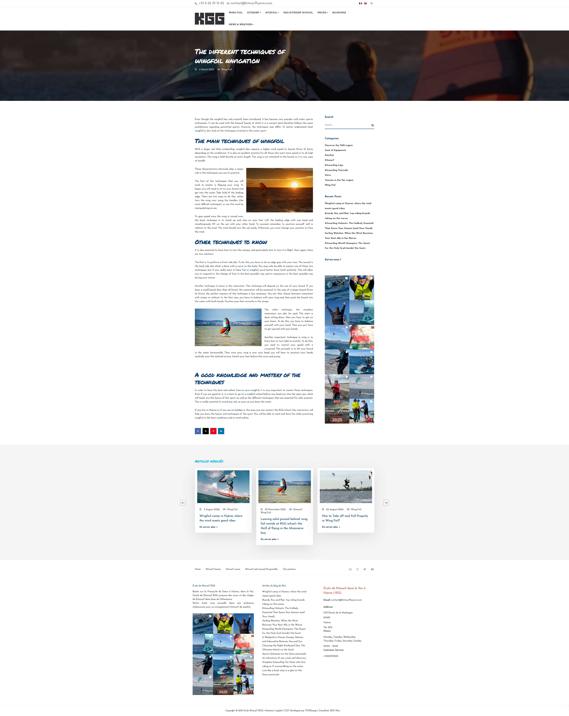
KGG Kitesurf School (298, 13)
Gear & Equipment (335, 150)
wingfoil (199, 131)
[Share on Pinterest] (213, 431)
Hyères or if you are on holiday (226, 410)
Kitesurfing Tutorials (336, 170)
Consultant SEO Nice (329, 711)
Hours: (327, 631)
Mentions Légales (273, 711)
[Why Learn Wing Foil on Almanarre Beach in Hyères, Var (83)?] (468, 486)
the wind (212, 228)
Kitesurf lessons (213, 569)
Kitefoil (271, 13)
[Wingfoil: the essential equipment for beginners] (101, 486)
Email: (326, 600)
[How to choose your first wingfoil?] (162, 486)
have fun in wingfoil (247, 270)
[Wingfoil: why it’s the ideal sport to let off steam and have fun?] (39, 486)
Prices (321, 13)
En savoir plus (24, 527)
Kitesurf (253, 13)
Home (198, 569)
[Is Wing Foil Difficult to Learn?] (407, 486)
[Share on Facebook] (198, 431)
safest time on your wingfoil (243, 390)
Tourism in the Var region (339, 180)
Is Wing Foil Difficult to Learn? (404, 515)
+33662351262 (330, 656)
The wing (212, 157)
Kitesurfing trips (334, 165)
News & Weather (240, 24)
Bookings (339, 13)
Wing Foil (236, 13)
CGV (286, 711)
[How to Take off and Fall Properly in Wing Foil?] (346, 486)
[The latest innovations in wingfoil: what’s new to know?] (530, 486)
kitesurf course (233, 569)
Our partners (289, 569)
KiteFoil (329, 155)
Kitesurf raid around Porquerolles (261, 569)
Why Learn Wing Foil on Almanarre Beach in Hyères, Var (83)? (466, 520)
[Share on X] (206, 431)
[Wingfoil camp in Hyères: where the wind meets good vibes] (223, 486)
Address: (328, 607)
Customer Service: (333, 650)
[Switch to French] (360, 3)
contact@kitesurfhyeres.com (346, 600)
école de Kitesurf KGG (206, 595)
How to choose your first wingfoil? (161, 515)
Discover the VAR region (339, 145)
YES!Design (311, 711)
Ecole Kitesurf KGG (253, 711)
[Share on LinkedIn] (221, 431)
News (328, 175)
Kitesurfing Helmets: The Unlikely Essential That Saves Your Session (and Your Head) (283, 612)
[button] (337, 287)
